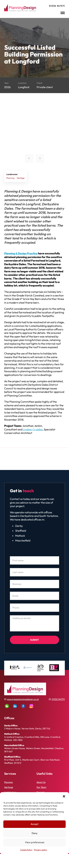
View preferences (34, 842)
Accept (35, 824)
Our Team (41, 787)
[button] (64, 796)
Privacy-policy (40, 850)
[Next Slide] (40, 158)
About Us (41, 782)
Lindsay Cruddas (33, 429)
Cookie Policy (26, 850)
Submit (34, 639)
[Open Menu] (62, 13)
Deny (35, 833)
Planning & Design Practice (21, 253)
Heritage (8, 787)
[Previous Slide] (29, 158)
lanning (9, 782)
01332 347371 (57, 5)
